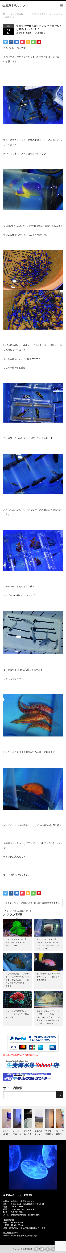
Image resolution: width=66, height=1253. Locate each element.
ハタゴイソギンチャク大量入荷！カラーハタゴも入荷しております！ (18, 904)
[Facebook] (47, 1249)
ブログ (22, 33)
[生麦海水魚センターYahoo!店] (33, 1071)
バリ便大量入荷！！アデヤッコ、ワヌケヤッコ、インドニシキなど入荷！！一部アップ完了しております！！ (17, 980)
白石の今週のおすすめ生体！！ (47, 903)
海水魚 (28, 33)
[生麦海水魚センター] (15, 5)
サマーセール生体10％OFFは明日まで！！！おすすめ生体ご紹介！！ (48, 977)
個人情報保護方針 (11, 1233)
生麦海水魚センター (30, 1249)
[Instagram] (53, 1249)
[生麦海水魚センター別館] (27, 1080)
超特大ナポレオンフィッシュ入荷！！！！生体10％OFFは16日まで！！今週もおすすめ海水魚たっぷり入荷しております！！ (48, 1017)
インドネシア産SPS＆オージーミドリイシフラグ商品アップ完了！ (17, 1014)
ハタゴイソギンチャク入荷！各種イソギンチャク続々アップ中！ (16, 942)
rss (36, 1249)
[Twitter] (42, 1249)
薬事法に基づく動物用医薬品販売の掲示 (20, 1235)
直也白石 (41, 33)
